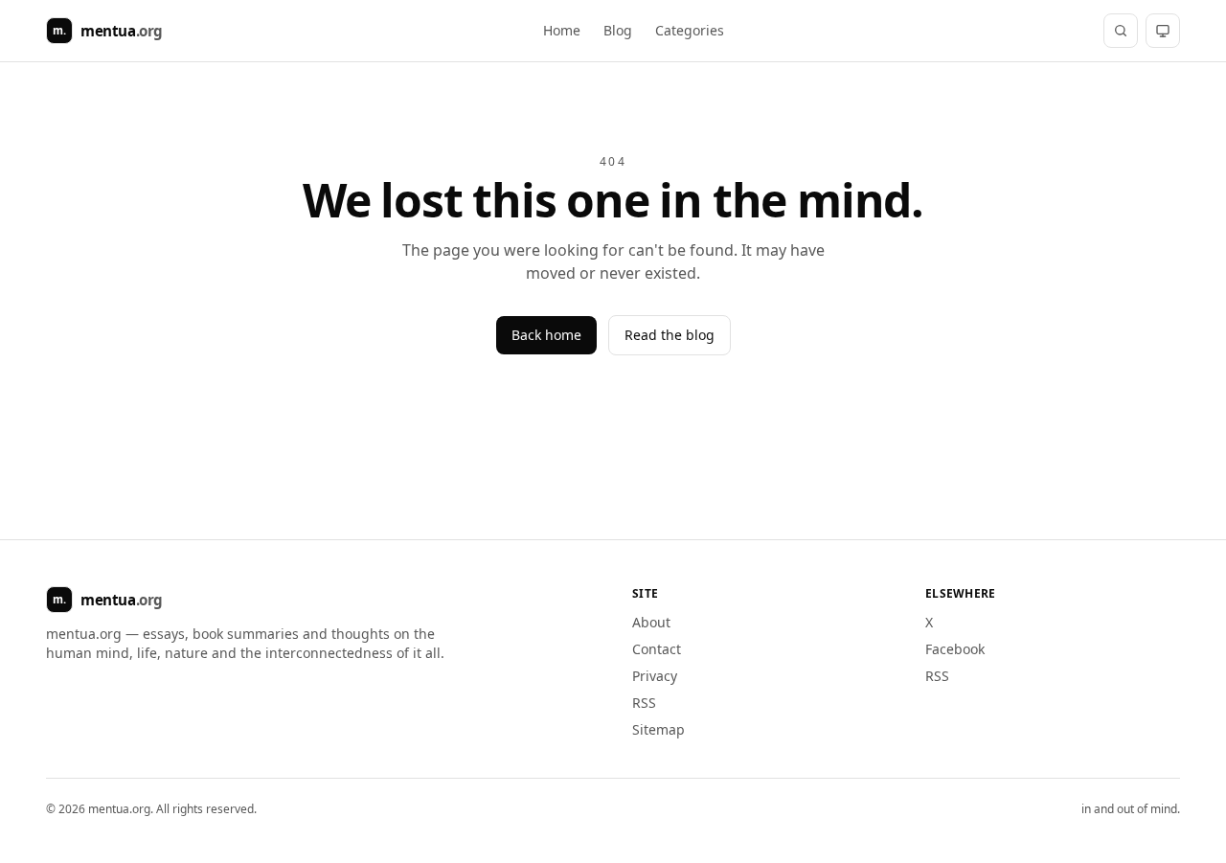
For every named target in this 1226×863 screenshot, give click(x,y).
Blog (617, 30)
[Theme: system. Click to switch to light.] (1163, 30)
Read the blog (669, 335)
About (651, 622)
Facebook (955, 649)
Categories (689, 30)
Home (561, 30)
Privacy (654, 676)
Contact (656, 649)
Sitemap (658, 729)
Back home (546, 335)
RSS (644, 702)
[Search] (1120, 30)
